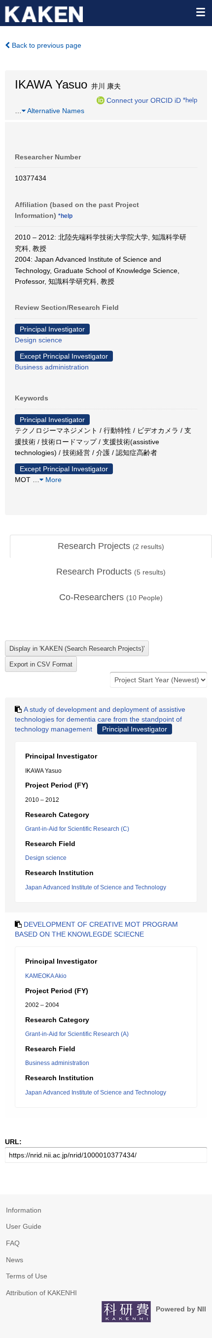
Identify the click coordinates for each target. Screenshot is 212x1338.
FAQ (13, 1243)
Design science (38, 340)
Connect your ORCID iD (143, 100)
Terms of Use (26, 1276)
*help (190, 99)
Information (23, 1210)
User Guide (23, 1226)
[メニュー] (200, 12)
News (14, 1260)
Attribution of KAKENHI (41, 1293)
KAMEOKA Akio (46, 976)
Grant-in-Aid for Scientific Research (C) (77, 828)
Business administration (52, 367)
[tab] (111, 546)
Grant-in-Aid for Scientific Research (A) (77, 1034)
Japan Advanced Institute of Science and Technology (95, 887)
